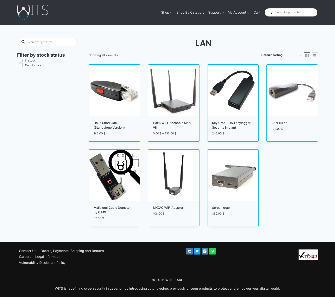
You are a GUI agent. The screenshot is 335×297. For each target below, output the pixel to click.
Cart (257, 12)
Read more (279, 140)
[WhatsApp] (212, 251)
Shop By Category (190, 12)
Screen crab (221, 208)
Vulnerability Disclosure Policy (42, 263)
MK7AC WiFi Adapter (168, 208)
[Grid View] (307, 55)
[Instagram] (205, 251)
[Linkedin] (189, 251)
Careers (25, 257)
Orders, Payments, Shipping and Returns (72, 251)
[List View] (315, 55)
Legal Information (48, 257)
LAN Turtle (279, 123)
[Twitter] (197, 251)
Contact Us (27, 251)
